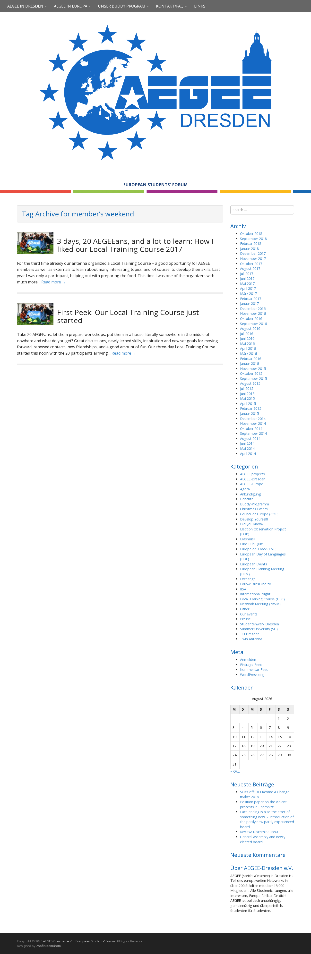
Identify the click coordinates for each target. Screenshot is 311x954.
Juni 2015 (247, 393)
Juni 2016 (247, 338)
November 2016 (253, 313)
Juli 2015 (246, 388)
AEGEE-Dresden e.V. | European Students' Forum (79, 941)
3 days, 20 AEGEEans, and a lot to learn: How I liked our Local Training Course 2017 (135, 245)
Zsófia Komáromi (48, 946)
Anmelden (248, 659)
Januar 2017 (249, 303)
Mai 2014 (247, 448)
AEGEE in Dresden (25, 6)
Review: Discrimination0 (259, 831)
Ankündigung (250, 494)
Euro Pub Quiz (251, 544)
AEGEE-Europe (251, 484)
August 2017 (250, 268)
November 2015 (253, 368)
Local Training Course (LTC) (262, 599)
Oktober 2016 (251, 318)
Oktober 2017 (251, 263)
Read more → (53, 282)
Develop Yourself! (254, 519)
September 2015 (253, 378)
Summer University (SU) (259, 629)
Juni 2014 (247, 443)
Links (199, 6)
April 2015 (248, 403)
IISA (243, 589)
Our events (249, 614)
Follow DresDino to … (257, 584)
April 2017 (248, 288)
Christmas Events (254, 509)
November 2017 (253, 258)
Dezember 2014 (253, 418)
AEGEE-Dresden (252, 479)
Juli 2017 (246, 273)
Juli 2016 (246, 333)
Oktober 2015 (251, 373)
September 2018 (253, 238)
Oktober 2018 (251, 233)
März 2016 (248, 353)
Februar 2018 (250, 243)
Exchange (248, 579)
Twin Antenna (251, 639)
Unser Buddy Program (122, 6)
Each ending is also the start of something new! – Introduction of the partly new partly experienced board (267, 819)
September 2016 (253, 323)
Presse (245, 619)
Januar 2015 (249, 413)
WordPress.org (252, 674)
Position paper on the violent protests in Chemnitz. (263, 804)
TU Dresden (249, 634)
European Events (253, 564)
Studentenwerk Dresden (259, 624)
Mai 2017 (247, 283)
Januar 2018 (249, 248)
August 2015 (250, 383)
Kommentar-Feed (254, 669)
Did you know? (252, 524)
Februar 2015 (250, 408)
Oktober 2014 (251, 428)
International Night (255, 594)
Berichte (246, 499)
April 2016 (248, 348)
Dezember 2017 (253, 253)
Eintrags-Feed (251, 664)
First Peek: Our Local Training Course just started (128, 316)
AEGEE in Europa (71, 6)
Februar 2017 (250, 298)
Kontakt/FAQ (170, 6)
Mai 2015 (247, 398)
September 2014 (253, 433)
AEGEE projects (252, 474)
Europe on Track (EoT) (258, 549)
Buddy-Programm (254, 504)
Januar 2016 (249, 363)
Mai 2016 (247, 343)
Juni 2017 (247, 278)
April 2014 (248, 453)
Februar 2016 (250, 358)
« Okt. (235, 771)
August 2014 (250, 438)
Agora (245, 489)
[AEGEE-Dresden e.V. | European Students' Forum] (155, 91)
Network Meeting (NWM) (260, 604)
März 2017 (248, 293)
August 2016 (250, 328)
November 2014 (253, 423)
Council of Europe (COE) (259, 514)
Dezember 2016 (253, 308)
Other (244, 609)
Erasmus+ (248, 539)
